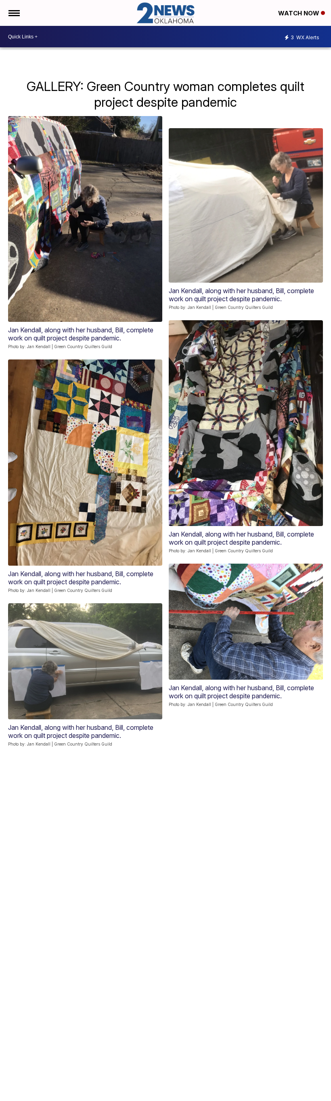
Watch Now (299, 13)
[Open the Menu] (13, 13)
